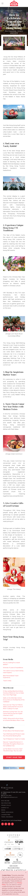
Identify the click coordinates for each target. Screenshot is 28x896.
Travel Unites (7, 680)
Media (3, 810)
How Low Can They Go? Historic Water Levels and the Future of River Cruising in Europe (13, 706)
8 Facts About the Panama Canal (13, 731)
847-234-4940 (7, 795)
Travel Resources (7, 812)
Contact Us (5, 807)
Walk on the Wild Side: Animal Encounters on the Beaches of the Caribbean (13, 699)
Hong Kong (12, 31)
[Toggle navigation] (2, 3)
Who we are (5, 800)
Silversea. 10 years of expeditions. (13, 667)
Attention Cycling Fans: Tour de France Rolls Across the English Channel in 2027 (13, 713)
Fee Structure (6, 803)
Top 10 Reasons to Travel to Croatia (14, 739)
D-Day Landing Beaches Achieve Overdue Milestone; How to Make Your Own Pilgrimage (13, 693)
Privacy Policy (6, 805)
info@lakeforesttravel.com (10, 797)
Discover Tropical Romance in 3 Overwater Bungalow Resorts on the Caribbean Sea (13, 744)
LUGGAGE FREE (5, 814)
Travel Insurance (7, 817)
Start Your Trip (14, 757)
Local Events (14, 33)
